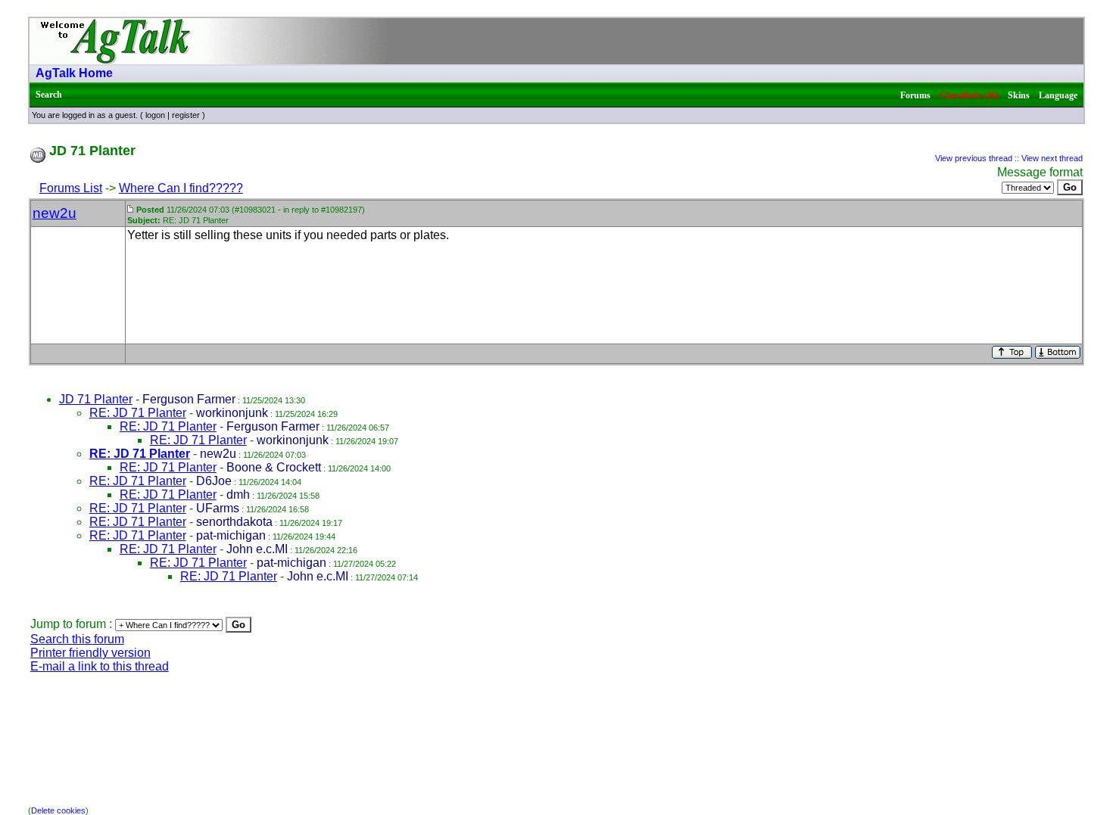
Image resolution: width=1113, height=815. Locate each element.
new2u (54, 213)
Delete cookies (58, 810)
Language (1058, 95)
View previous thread (973, 158)
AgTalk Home (74, 73)
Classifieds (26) (969, 95)
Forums (915, 95)
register (186, 115)
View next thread (1052, 158)
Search (49, 94)
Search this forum (77, 639)
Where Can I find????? (181, 188)
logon (155, 115)
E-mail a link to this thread (99, 666)
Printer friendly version (90, 652)
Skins (1019, 95)
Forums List (70, 188)
